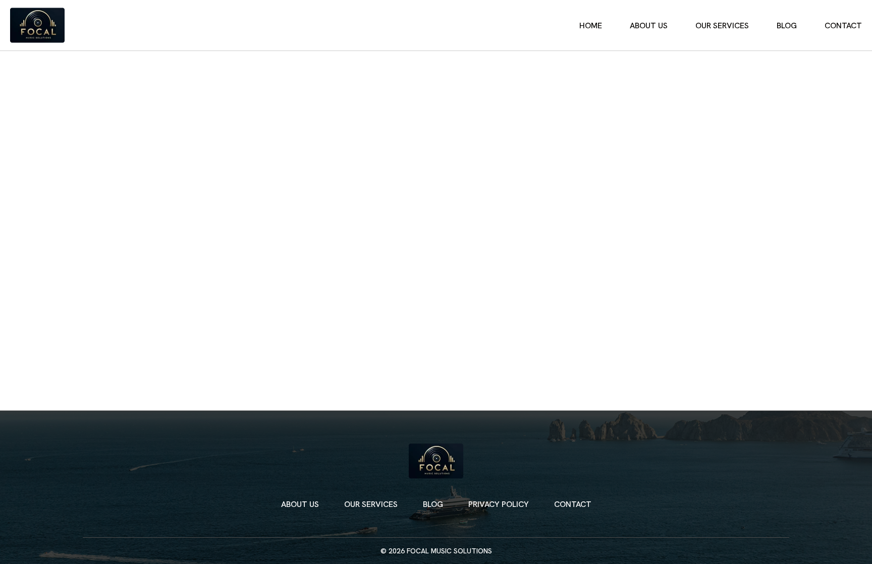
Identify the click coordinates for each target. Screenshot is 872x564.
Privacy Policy (498, 504)
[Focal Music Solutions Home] (37, 25)
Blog (787, 25)
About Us (649, 25)
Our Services (722, 25)
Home (590, 25)
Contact (843, 25)
